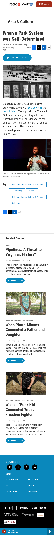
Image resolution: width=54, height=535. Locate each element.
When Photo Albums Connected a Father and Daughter (25, 329)
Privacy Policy (34, 480)
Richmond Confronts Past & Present (28, 184)
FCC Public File (12, 480)
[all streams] (50, 531)
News (8, 245)
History (32, 191)
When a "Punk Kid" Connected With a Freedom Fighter (21, 409)
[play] (4, 531)
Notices (31, 485)
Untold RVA (9, 111)
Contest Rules (12, 491)
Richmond (16, 203)
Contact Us (33, 491)
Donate (45, 4)
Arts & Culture (20, 21)
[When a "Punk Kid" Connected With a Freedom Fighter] (26, 383)
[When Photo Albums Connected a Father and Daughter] (26, 303)
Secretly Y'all (35, 107)
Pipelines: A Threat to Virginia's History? (24, 252)
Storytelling (17, 191)
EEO (7, 485)
